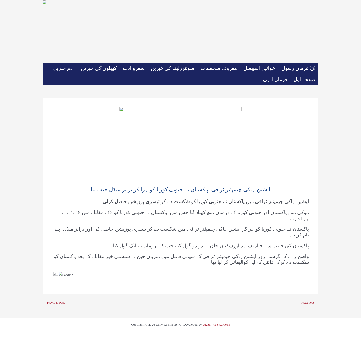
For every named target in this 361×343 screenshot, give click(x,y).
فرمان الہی (275, 79)
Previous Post (54, 302)
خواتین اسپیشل (259, 68)
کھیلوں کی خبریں (99, 68)
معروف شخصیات (219, 68)
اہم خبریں (64, 68)
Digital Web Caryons (216, 324)
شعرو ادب (134, 68)
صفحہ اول (304, 79)
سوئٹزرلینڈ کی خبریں (172, 68)
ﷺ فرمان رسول (298, 68)
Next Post (309, 302)
